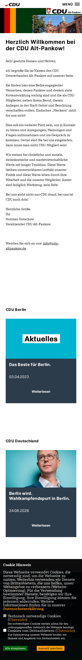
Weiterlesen (41, 391)
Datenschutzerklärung (23, 608)
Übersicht (17, 619)
